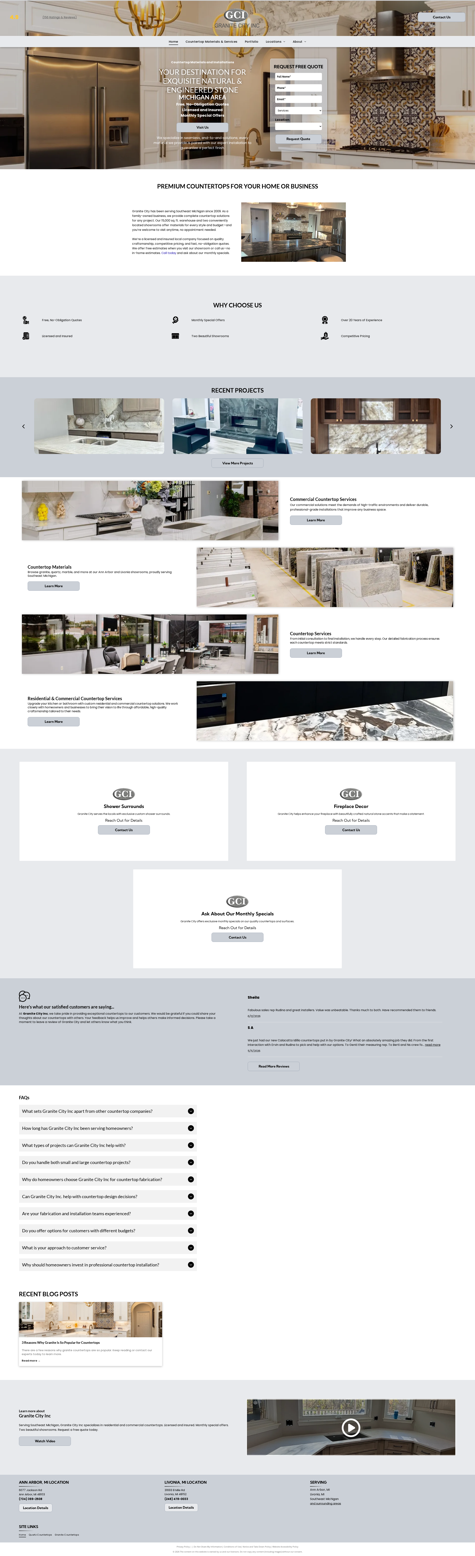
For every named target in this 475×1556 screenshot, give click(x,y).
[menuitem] (173, 42)
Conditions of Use (232, 1546)
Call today (168, 253)
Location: (282, 120)
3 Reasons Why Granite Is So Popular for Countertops (61, 1342)
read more (432, 1045)
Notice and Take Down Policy (257, 1546)
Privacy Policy (183, 1546)
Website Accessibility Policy (285, 1546)
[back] (23, 426)
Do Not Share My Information (208, 1546)
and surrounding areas (325, 1503)
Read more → (31, 1360)
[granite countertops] (90, 1319)
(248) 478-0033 (176, 1499)
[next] (451, 426)
